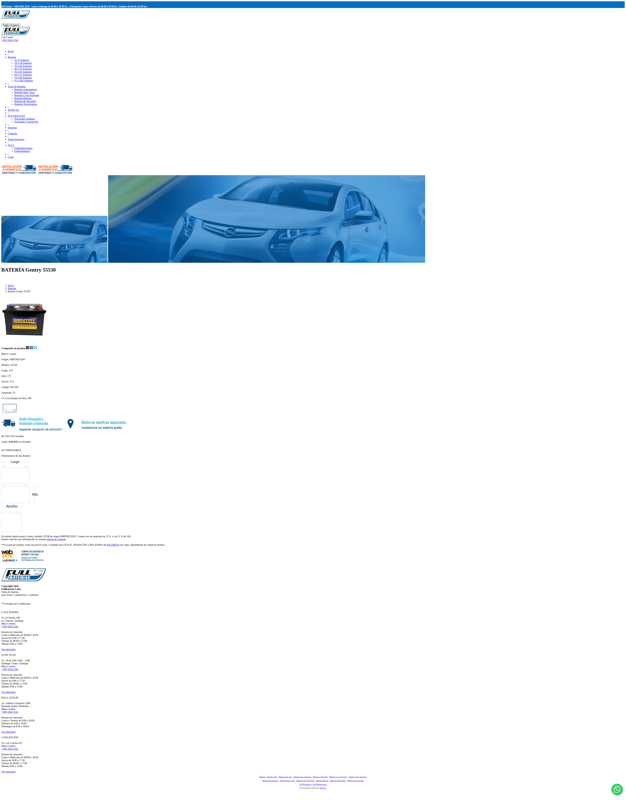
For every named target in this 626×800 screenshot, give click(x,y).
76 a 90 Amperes (23, 77)
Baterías (12, 57)
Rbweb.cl (323, 788)
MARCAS (13, 110)
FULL (11, 145)
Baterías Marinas (23, 98)
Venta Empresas (16, 139)
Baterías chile (272, 777)
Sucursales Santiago (24, 118)
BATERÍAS (113, 544)
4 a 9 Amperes (21, 60)
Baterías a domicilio (320, 777)
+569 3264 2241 (9, 40)
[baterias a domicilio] (19, 173)
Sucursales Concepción (26, 121)
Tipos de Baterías (17, 86)
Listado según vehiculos (357, 777)
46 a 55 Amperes (23, 69)
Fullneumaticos (22, 151)
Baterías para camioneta (302, 777)
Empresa (12, 127)
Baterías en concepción (338, 777)
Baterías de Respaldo (25, 101)
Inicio (11, 51)
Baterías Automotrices (25, 89)
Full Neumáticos (305, 784)
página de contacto (56, 539)
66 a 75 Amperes (23, 74)
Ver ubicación (8, 649)
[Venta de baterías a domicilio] (15, 34)
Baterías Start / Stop (24, 92)
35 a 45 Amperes (23, 66)
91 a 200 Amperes (23, 80)
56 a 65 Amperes (23, 71)
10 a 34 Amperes (23, 63)
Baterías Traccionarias (25, 104)
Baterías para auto (285, 777)
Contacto (12, 133)
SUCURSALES (16, 115)
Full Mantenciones (320, 784)
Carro (11, 157)
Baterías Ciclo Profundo (26, 95)
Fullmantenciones (23, 148)
